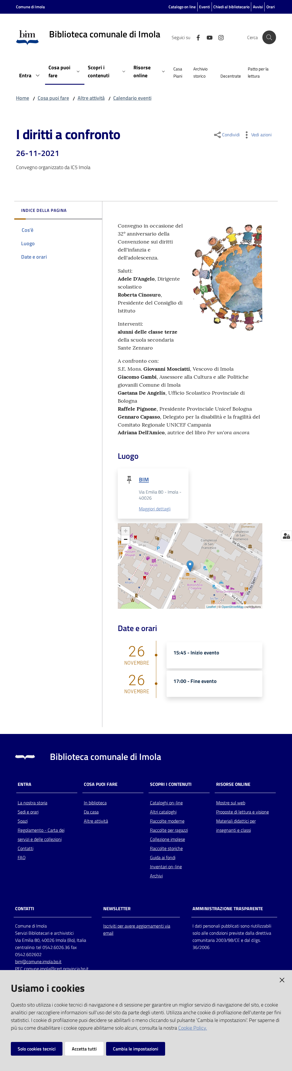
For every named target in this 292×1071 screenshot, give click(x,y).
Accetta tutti (84, 1048)
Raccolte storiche (166, 848)
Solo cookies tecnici (37, 1048)
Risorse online (233, 784)
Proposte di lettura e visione (242, 811)
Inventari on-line (166, 866)
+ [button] (125, 530)
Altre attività (91, 98)
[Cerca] (269, 37)
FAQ (22, 857)
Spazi (23, 821)
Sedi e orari (28, 811)
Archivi (156, 875)
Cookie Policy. (192, 1028)
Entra (24, 784)
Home (22, 98)
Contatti (25, 848)
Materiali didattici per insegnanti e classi (236, 825)
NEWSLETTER (117, 908)
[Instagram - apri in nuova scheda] (218, 37)
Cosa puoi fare (53, 98)
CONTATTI (24, 908)
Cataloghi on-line (166, 802)
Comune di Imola (30, 7)
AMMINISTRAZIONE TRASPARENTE (227, 908)
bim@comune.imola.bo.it (38, 961)
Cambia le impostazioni (135, 1048)
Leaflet (211, 606)
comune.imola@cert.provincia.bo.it (56, 968)
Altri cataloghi (163, 811)
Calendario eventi (132, 98)
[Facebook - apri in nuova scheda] (196, 37)
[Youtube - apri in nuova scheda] (207, 37)
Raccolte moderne (167, 821)
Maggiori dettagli (155, 508)
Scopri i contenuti (171, 784)
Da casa (91, 811)
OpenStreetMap (233, 606)
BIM (144, 479)
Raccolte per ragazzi (169, 830)
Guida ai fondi (162, 857)
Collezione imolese (167, 839)
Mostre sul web (230, 802)
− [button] (125, 539)
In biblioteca (95, 802)
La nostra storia (32, 802)
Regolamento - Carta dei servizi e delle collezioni (41, 835)
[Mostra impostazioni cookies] (286, 536)
